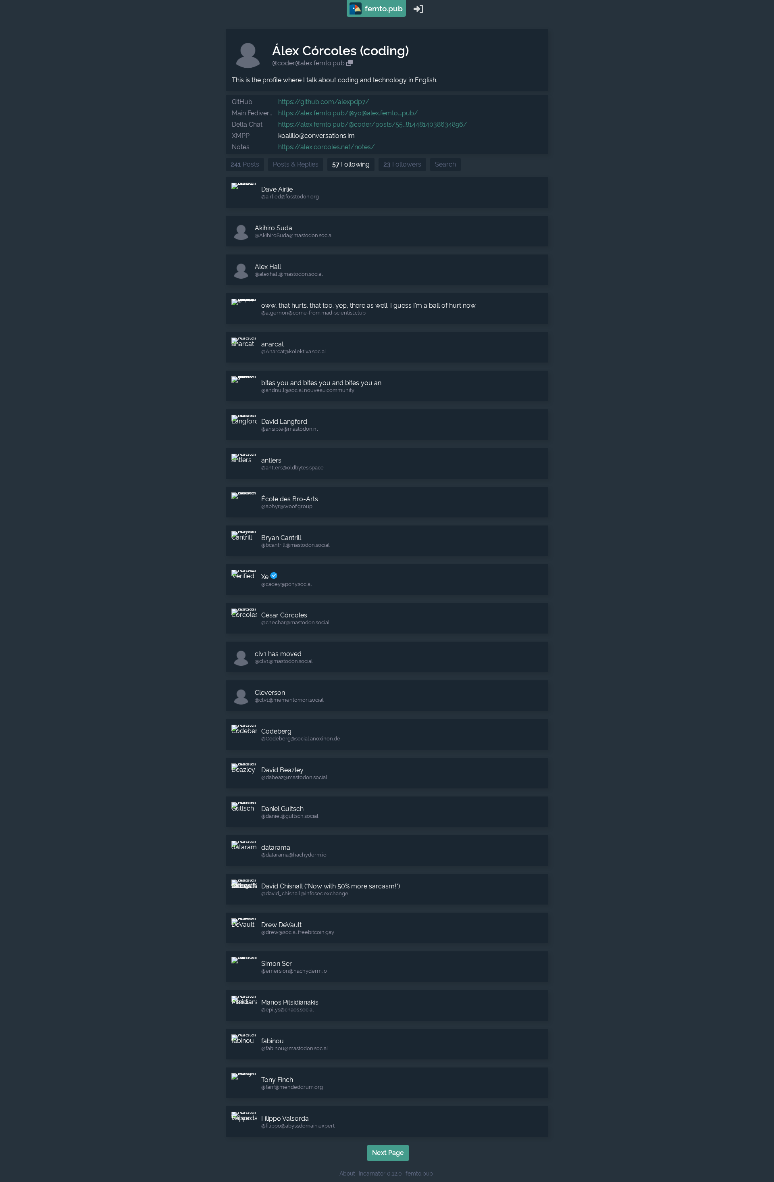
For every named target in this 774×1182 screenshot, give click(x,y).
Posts (245, 164)
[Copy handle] (349, 63)
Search (445, 164)
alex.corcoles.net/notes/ (326, 147)
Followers (402, 164)
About (347, 1173)
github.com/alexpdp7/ (323, 102)
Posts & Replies (295, 164)
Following (351, 164)
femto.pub (383, 8)
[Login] (418, 8)
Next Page (388, 1153)
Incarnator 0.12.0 (380, 1173)
